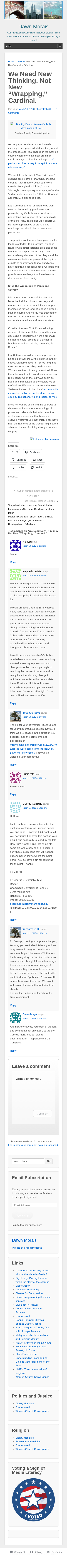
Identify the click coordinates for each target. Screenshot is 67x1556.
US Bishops (29, 524)
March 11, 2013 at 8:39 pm (34, 1019)
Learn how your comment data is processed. (33, 1144)
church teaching (29, 505)
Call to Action (23, 1285)
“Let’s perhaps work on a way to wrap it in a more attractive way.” (32, 163)
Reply (13, 562)
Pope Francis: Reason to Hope (39, 501)
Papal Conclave (35, 509)
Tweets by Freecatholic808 (27, 1247)
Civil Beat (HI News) (27, 1304)
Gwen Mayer (30, 1014)
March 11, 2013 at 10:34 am (35, 933)
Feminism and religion (28, 1441)
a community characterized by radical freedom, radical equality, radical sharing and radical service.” (33, 393)
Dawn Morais (33, 26)
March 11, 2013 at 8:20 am (34, 778)
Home (11, 61)
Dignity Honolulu (25, 1403)
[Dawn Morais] (33, 10)
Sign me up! (22, 1214)
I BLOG (32, 516)
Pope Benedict (36, 520)
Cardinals (20, 61)
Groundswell (23, 1316)
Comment (42, 1113)
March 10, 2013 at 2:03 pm (34, 717)
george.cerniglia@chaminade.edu (29, 903)
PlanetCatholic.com (26, 1354)
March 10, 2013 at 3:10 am (34, 575)
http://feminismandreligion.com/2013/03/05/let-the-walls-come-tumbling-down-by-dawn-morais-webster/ (33, 748)
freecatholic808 (44, 109)
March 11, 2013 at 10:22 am (35, 808)
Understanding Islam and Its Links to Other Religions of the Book (33, 1361)
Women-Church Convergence (32, 1376)
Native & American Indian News (33, 1342)
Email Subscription (31, 1177)
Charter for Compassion (29, 1293)
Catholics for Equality (27, 1289)
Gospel (41, 505)
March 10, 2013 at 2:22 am (34, 546)
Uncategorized (15, 524)
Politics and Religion (18, 520)
